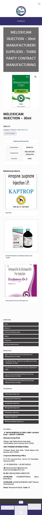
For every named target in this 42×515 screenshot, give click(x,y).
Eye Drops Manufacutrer (11, 344)
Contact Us (7, 340)
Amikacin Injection (11, 417)
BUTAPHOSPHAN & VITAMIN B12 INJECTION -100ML (19, 257)
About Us (7, 328)
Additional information (21, 141)
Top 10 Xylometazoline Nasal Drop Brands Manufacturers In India (19, 382)
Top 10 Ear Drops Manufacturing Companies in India (21, 369)
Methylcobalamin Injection (14, 422)
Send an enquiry (10, 133)
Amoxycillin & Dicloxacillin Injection (17, 301)
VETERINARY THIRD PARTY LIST (19, 130)
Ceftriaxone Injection (12, 394)
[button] (35, 77)
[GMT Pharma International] (21, 11)
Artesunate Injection (12, 403)
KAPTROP (9, 213)
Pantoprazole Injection (13, 399)
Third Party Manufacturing (12, 332)
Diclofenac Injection (12, 413)
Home (6, 324)
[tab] (21, 141)
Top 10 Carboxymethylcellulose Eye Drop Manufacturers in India (19, 375)
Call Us (7, 508)
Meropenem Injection (12, 408)
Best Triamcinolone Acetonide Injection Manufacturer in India (18, 356)
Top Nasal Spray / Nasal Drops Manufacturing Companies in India (21, 362)
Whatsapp (21, 508)
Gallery (6, 336)
